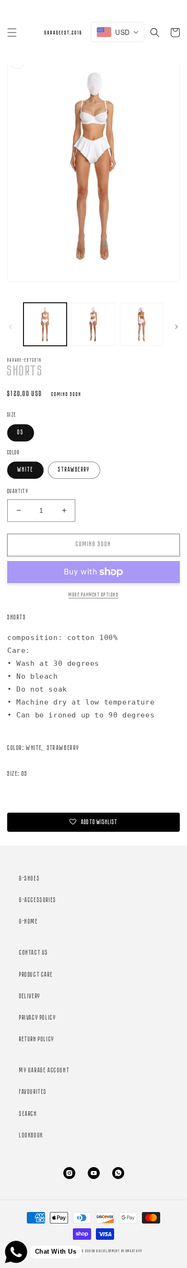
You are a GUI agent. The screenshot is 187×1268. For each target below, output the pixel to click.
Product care (36, 975)
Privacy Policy (37, 1018)
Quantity (17, 491)
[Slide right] (176, 326)
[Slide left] (10, 326)
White (25, 470)
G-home (28, 922)
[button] (12, 32)
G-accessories (38, 900)
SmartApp (134, 1251)
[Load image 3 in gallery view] (93, 324)
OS (20, 432)
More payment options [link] (93, 595)
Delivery (30, 996)
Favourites (33, 1092)
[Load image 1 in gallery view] (45, 324)
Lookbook (31, 1135)
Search (28, 1114)
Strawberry (74, 470)
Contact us (33, 953)
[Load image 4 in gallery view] (141, 324)
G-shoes (29, 878)
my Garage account (44, 1070)
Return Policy (37, 1039)
